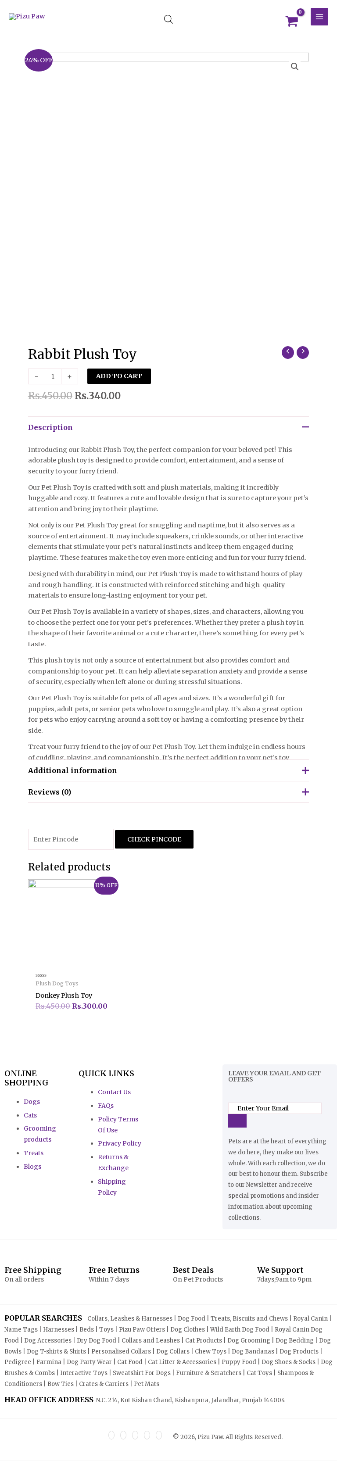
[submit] (237, 1121)
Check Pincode (154, 839)
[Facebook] (111, 1435)
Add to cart (119, 376)
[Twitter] (123, 1435)
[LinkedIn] (135, 1435)
